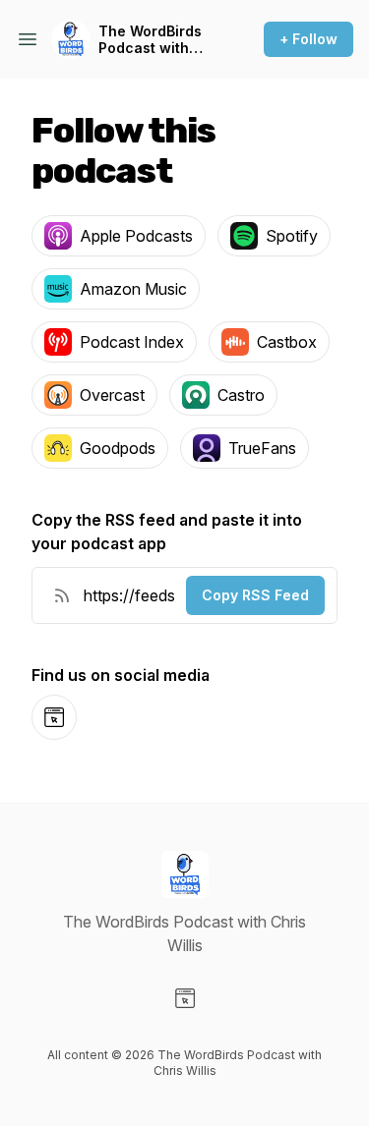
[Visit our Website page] (185, 998)
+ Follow (308, 38)
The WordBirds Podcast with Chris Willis (150, 40)
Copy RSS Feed (255, 595)
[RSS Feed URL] (62, 595)
